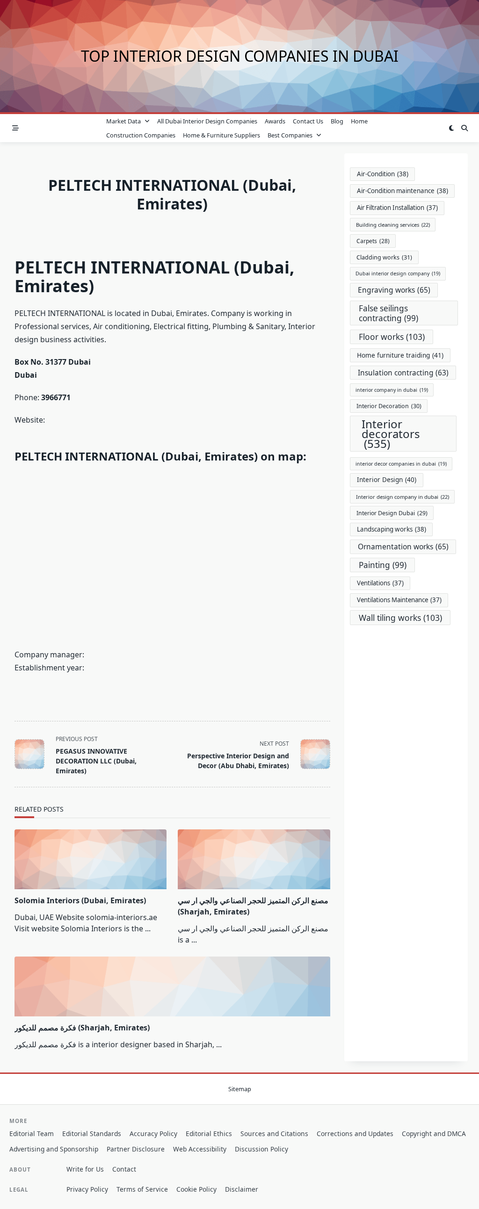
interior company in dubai (392, 390)
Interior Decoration (388, 406)
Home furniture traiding (400, 355)
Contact (124, 1169)
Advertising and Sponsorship (53, 1148)
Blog (337, 121)
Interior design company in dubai (402, 496)
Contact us (308, 121)
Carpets (373, 241)
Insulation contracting (403, 373)
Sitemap (239, 1089)
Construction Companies (140, 135)
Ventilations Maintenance (399, 600)
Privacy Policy (87, 1189)
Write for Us (85, 1169)
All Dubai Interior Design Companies (207, 121)
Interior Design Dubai (392, 513)
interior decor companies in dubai (401, 464)
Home (359, 121)
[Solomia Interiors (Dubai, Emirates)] (91, 859)
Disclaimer (241, 1189)
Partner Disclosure (136, 1148)
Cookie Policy (196, 1189)
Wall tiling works (400, 617)
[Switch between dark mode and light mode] (451, 128)
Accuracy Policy (153, 1133)
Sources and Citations (274, 1133)
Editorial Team (31, 1133)
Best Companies (290, 135)
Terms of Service (142, 1189)
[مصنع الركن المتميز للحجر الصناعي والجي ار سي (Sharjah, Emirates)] (254, 859)
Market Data (123, 121)
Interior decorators (391, 433)
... (148, 928)
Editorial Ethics (209, 1133)
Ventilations (380, 583)
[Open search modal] (464, 128)
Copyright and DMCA (434, 1133)
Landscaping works (391, 529)
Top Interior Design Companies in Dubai (240, 56)
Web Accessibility (199, 1148)
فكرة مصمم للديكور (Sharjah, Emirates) (82, 1027)
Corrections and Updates (355, 1133)
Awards (275, 121)
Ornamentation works (403, 546)
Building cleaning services (393, 224)
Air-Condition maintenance (402, 191)
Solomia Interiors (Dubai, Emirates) (80, 900)
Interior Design (386, 479)
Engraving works (394, 290)
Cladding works (384, 257)
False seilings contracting (388, 313)
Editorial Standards (91, 1133)
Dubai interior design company (398, 273)
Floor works (392, 336)
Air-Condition (382, 174)
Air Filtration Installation (397, 207)
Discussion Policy (261, 1148)
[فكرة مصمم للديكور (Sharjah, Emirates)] (172, 986)
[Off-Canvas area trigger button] (15, 128)
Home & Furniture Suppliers (221, 135)
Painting (382, 565)
